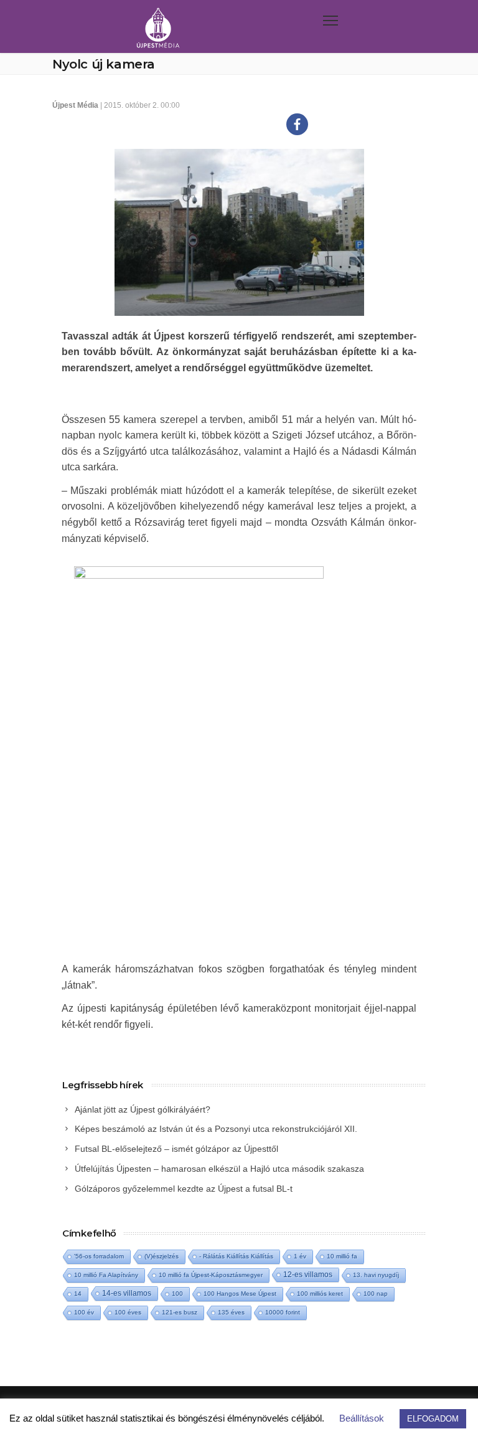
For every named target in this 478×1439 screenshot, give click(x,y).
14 (78, 1293)
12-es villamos (307, 1274)
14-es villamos (126, 1293)
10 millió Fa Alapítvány (106, 1274)
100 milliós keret (320, 1293)
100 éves (128, 1312)
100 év (84, 1312)
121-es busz (179, 1312)
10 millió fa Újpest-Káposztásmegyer (211, 1274)
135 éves (231, 1312)
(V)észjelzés (161, 1256)
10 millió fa (342, 1256)
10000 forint (282, 1312)
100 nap (375, 1293)
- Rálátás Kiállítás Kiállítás (236, 1256)
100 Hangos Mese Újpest (240, 1293)
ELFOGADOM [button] (433, 1418)
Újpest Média (75, 105)
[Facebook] (297, 124)
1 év (300, 1256)
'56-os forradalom (99, 1256)
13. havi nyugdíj (376, 1274)
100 (177, 1293)
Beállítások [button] (361, 1418)
